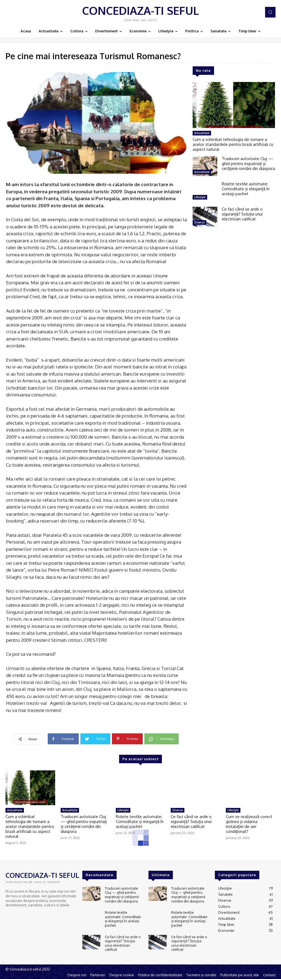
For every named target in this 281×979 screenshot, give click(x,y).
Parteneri (97, 975)
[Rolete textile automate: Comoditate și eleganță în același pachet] (205, 191)
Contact (269, 975)
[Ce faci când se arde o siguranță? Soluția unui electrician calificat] (205, 216)
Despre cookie (121, 975)
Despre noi (77, 975)
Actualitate (201, 133)
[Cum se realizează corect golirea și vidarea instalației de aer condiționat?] (251, 787)
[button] (270, 12)
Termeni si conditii (201, 975)
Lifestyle (200, 197)
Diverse (199, 222)
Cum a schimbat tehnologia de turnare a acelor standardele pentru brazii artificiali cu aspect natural (233, 144)
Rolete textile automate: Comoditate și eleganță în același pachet (245, 188)
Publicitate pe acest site (239, 975)
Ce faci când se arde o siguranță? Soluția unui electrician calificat (242, 214)
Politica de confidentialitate (160, 975)
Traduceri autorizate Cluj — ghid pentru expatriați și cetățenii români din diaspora (248, 163)
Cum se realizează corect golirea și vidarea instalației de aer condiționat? (249, 824)
